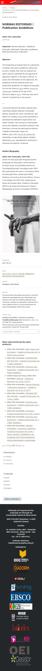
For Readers (8, 457)
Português (8, 488)
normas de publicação (26, 134)
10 (20, 445)
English (6, 477)
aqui (13, 140)
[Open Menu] (2, 2)
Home (4, 8)
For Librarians (8, 464)
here (19, 94)
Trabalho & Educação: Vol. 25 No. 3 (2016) (23, 414)
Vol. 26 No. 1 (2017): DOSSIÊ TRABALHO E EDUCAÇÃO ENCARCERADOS (20, 11)
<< (3, 445)
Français (7, 485)
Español (7, 481)
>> (23, 445)
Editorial (19, 378)
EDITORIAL (30, 411)
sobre (21, 88)
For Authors (8, 460)
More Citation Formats (12, 332)
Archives (12, 8)
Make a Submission (12, 499)
